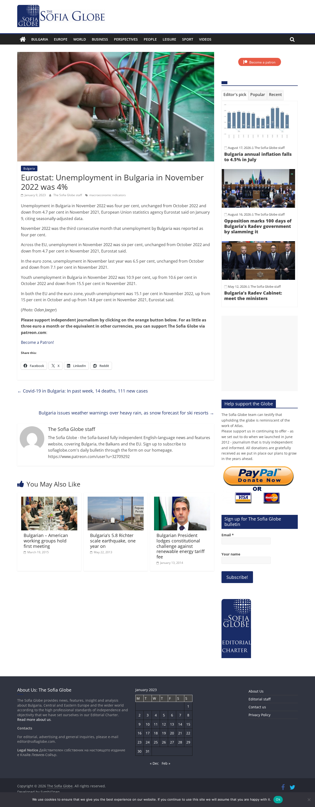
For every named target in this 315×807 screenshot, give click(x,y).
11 (156, 724)
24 (148, 742)
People (150, 39)
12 (164, 724)
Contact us (257, 707)
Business (100, 39)
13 (172, 724)
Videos (205, 39)
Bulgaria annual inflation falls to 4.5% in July (258, 156)
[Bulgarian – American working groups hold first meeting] (49, 499)
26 (164, 742)
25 (156, 742)
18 (156, 733)
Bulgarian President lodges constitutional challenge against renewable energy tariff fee (181, 545)
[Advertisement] (259, 353)
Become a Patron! (37, 342)
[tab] (234, 95)
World (79, 39)
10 (148, 724)
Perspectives (126, 39)
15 (188, 724)
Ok (278, 799)
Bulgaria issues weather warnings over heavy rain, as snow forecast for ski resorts (126, 413)
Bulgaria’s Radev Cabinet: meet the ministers (253, 295)
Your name (230, 554)
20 (172, 733)
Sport (187, 39)
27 (172, 742)
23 (140, 742)
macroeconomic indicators (107, 195)
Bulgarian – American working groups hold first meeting (46, 540)
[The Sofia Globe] (22, 39)
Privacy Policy (259, 714)
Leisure (169, 39)
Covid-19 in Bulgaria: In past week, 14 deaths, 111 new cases (82, 391)
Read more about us (34, 719)
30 (140, 751)
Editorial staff (259, 699)
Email (227, 535)
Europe (60, 39)
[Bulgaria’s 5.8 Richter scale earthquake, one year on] (116, 499)
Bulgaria (39, 39)
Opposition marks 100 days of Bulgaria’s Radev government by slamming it (257, 226)
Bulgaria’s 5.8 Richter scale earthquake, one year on (113, 540)
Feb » (166, 763)
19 (164, 733)
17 (148, 733)
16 (140, 733)
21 (180, 733)
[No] (308, 799)
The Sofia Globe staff (68, 195)
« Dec (154, 763)
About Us (256, 691)
